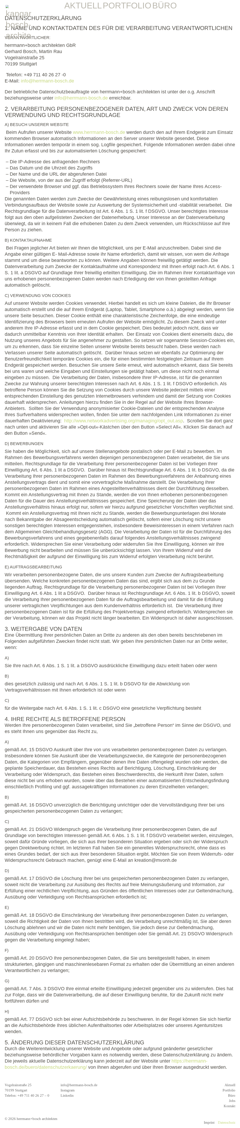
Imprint (209, 1122)
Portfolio (229, 1090)
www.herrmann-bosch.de (99, 132)
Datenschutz (226, 1122)
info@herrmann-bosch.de (47, 80)
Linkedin (67, 1095)
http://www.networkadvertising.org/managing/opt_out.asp (123, 420)
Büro (231, 1095)
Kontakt (229, 1106)
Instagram (68, 1090)
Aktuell (230, 1085)
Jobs (232, 1101)
